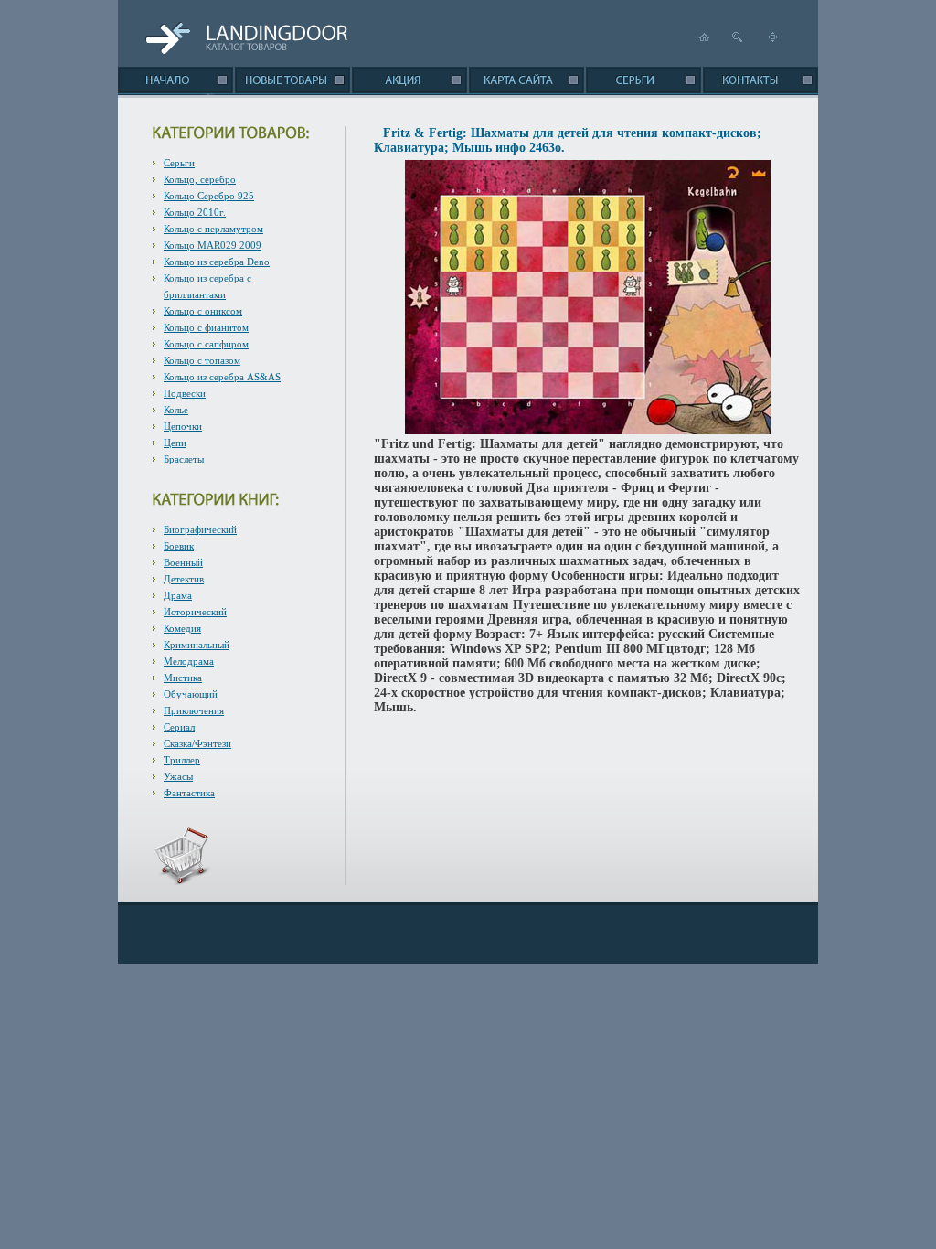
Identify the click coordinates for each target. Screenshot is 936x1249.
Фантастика (189, 792)
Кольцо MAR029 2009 (212, 245)
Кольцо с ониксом (203, 310)
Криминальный (196, 644)
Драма (178, 595)
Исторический (195, 611)
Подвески (185, 393)
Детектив (184, 578)
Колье (176, 409)
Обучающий (191, 694)
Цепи (175, 442)
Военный (183, 562)
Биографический (200, 529)
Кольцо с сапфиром (206, 343)
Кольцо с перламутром (213, 228)
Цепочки (183, 426)
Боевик (179, 545)
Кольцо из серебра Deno (217, 261)
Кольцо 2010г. (195, 212)
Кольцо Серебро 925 (209, 195)
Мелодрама (189, 661)
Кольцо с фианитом (206, 327)
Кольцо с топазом (202, 360)
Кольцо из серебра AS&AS (222, 376)
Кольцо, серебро (200, 179)
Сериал (179, 726)
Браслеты (184, 459)
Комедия (182, 628)
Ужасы (178, 776)
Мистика (183, 677)
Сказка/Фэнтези (197, 743)
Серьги (179, 162)
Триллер (182, 759)
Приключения (194, 710)
